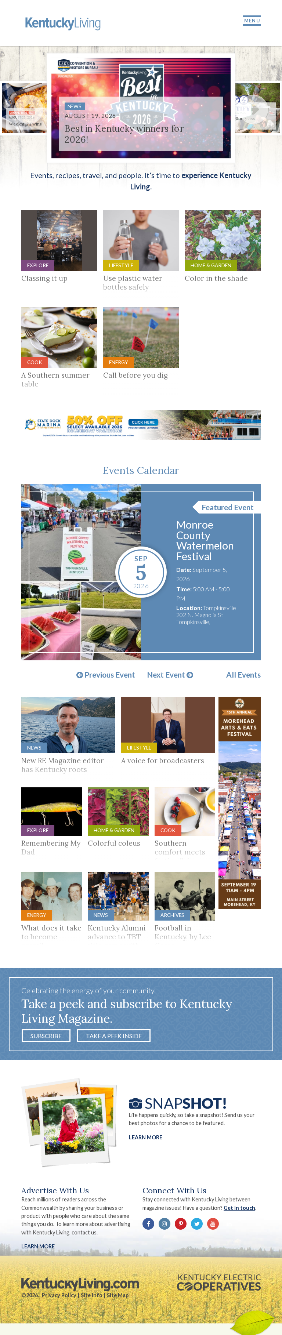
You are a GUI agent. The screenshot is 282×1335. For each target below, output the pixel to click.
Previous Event (109, 675)
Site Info (91, 1295)
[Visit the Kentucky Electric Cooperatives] (219, 1282)
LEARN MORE (38, 1246)
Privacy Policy (59, 1295)
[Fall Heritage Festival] (81, 572)
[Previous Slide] (28, 109)
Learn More (145, 1137)
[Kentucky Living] (64, 23)
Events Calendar (141, 470)
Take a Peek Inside (114, 1035)
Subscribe (46, 1035)
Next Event (167, 675)
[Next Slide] (253, 109)
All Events (243, 675)
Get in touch (239, 1208)
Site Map (118, 1295)
